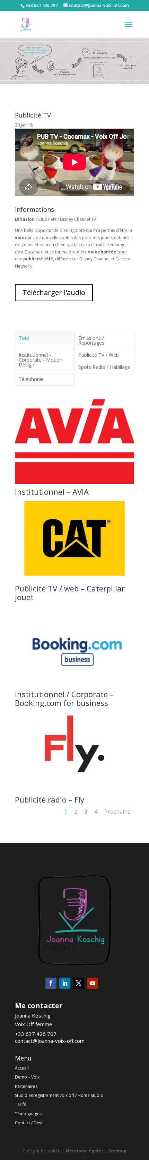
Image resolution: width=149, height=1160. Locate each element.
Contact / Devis (29, 1123)
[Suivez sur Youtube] (92, 983)
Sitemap (117, 1151)
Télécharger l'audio (54, 292)
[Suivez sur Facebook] (50, 983)
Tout (24, 338)
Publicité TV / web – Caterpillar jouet (70, 592)
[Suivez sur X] (78, 983)
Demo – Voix (27, 1077)
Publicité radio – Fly (49, 799)
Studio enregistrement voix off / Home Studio (59, 1095)
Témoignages (28, 1114)
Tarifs (20, 1104)
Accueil (22, 1068)
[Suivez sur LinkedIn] (64, 983)
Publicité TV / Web (98, 355)
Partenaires (26, 1086)
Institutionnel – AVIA (52, 491)
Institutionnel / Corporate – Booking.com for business (64, 698)
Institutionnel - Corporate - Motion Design (40, 360)
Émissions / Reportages (91, 340)
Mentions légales (84, 1151)
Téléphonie (31, 379)
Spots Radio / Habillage (104, 367)
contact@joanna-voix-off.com (50, 1040)
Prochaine (117, 811)
